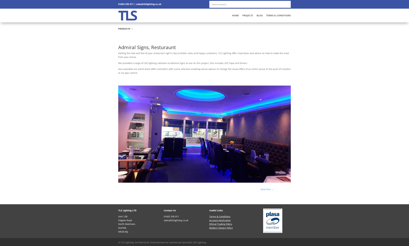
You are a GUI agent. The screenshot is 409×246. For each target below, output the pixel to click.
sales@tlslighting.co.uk (148, 4)
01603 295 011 (126, 4)
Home (235, 15)
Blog (260, 15)
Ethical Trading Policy (220, 224)
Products (124, 29)
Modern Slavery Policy (221, 227)
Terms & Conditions (278, 15)
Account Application (220, 220)
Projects (247, 15)
